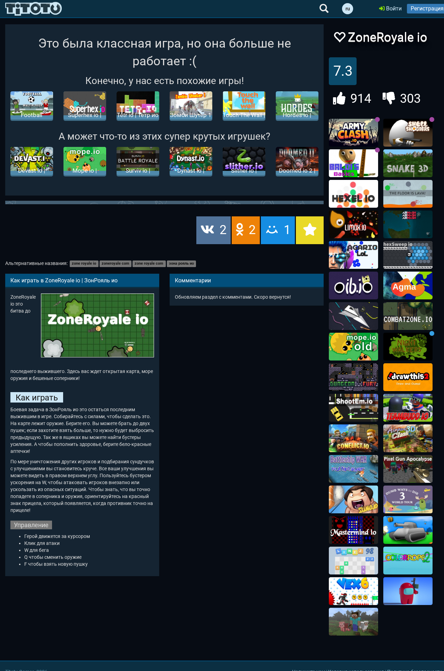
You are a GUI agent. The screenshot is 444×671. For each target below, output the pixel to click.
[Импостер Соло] (408, 591)
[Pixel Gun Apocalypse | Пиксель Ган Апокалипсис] (408, 469)
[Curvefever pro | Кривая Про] (353, 316)
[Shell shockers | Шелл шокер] (408, 133)
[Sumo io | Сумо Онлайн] (353, 499)
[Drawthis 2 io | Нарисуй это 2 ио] (408, 377)
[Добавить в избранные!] (339, 39)
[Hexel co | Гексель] (353, 194)
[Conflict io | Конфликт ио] (353, 438)
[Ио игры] (33, 8)
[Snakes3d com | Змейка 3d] (408, 163)
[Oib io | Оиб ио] (353, 285)
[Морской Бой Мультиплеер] (353, 469)
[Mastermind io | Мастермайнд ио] (353, 530)
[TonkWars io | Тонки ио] (408, 530)
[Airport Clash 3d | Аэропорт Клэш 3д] (408, 438)
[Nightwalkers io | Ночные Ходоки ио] (408, 347)
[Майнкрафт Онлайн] (353, 622)
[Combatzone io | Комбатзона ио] (408, 316)
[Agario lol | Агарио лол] (353, 255)
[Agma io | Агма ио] (408, 285)
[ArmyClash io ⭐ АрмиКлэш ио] (353, 133)
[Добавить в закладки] (310, 230)
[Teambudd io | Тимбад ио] (408, 408)
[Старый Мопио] (353, 347)
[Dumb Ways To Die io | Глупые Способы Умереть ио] (408, 499)
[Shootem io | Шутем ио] (353, 408)
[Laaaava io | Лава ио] (408, 194)
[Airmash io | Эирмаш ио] (408, 224)
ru (347, 8)
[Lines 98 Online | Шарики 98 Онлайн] (353, 560)
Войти (393, 8)
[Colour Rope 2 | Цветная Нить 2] (408, 560)
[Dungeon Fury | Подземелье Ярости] (353, 377)
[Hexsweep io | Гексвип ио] (408, 255)
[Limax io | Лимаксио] (353, 224)
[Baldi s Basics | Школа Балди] (353, 163)
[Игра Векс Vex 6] (353, 591)
